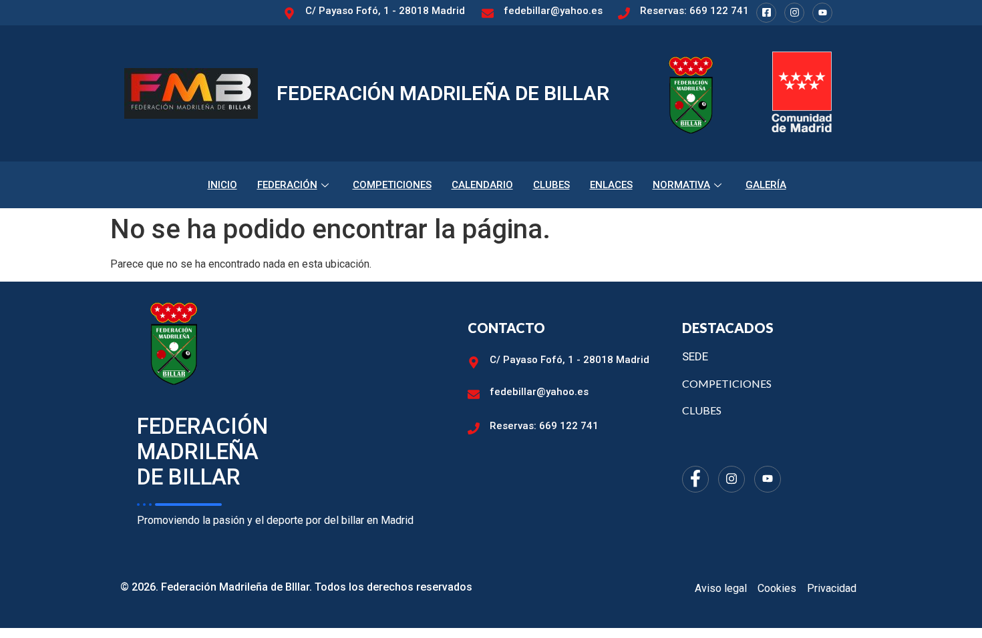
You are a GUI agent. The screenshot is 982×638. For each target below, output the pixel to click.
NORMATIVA (681, 185)
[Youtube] (822, 13)
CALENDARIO (482, 185)
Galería (766, 185)
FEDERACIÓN (287, 185)
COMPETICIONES (392, 185)
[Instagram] (794, 13)
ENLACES (611, 185)
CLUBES (551, 185)
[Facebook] (766, 13)
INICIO (222, 185)
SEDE (695, 356)
